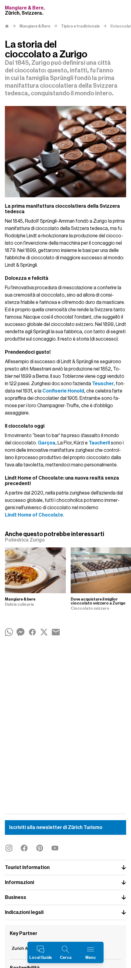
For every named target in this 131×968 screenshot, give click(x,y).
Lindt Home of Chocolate (34, 515)
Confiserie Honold (63, 391)
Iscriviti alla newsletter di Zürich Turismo (55, 827)
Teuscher (103, 383)
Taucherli (99, 442)
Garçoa (46, 442)
